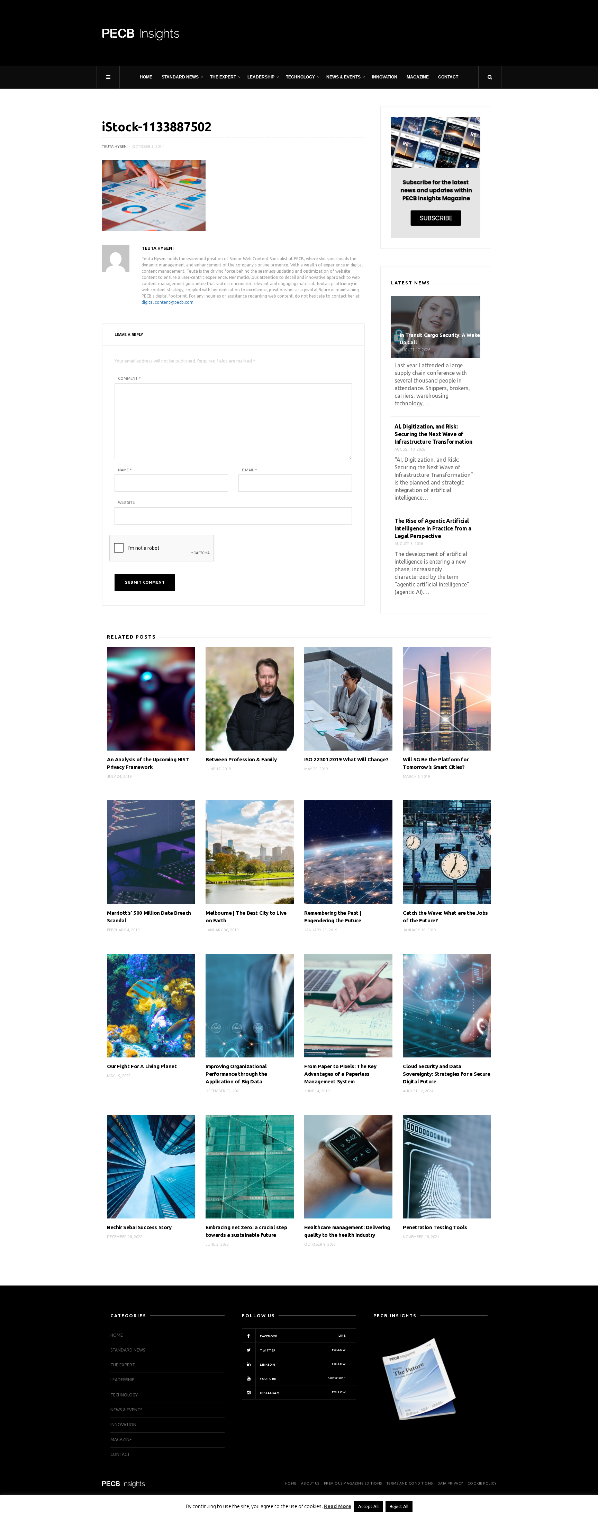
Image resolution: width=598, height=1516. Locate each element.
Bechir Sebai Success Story (139, 1227)
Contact (448, 77)
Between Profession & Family (241, 759)
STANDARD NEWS (180, 77)
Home (146, 77)
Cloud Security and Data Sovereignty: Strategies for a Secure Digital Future (446, 1073)
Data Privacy (450, 1483)
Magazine (418, 77)
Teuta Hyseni (115, 146)
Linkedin (302, 1364)
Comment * (129, 378)
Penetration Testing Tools (435, 1227)
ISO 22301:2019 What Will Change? (346, 759)
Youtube (302, 1378)
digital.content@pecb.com (167, 302)
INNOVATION (384, 77)
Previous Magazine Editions (353, 1483)
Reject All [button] (399, 1506)
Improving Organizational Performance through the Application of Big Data (236, 1073)
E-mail (249, 470)
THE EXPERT (223, 77)
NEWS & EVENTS (343, 77)
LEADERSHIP (260, 77)
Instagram (302, 1393)
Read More (337, 1506)
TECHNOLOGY (300, 77)
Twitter (302, 1350)
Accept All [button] (368, 1506)
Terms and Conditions (410, 1483)
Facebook (302, 1336)
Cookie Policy (482, 1483)
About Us (310, 1483)
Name (125, 470)
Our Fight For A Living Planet (141, 1066)
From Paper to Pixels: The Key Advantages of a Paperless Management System (340, 1073)
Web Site (126, 502)
